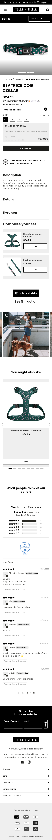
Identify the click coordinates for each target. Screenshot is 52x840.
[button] (32, 79)
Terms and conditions (22, 810)
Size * (5, 115)
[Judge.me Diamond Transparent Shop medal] (25, 547)
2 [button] (22, 693)
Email (26, 721)
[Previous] (2, 424)
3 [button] (27, 693)
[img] (8, 569)
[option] (26, 2)
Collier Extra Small (15, 126)
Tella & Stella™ (21, 837)
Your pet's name (11, 721)
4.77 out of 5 (33, 512)
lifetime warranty (21, 163)
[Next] (49, 424)
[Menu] (5, 9)
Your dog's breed (12, 105)
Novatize (40, 837)
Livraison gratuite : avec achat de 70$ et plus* (26, 2)
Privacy (35, 810)
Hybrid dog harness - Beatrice (26, 431)
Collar (7, 79)
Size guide (44, 115)
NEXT (45, 724)
